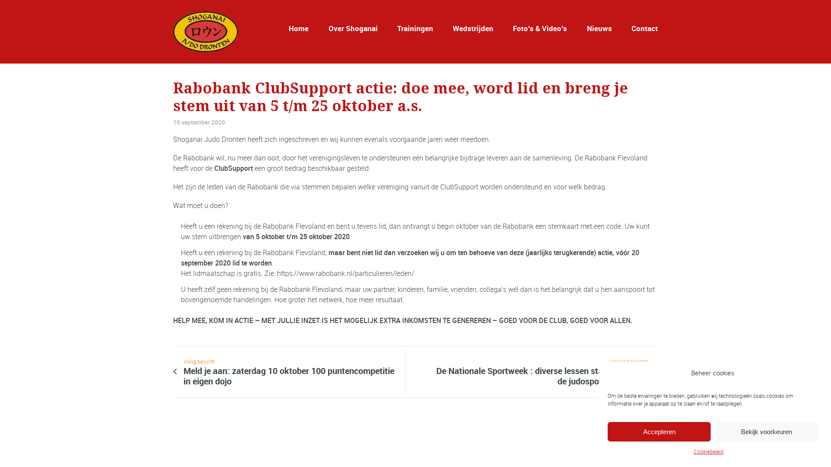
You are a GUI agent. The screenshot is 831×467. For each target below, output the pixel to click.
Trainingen (415, 28)
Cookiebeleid (709, 451)
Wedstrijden (473, 28)
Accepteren (659, 431)
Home (299, 28)
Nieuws (599, 28)
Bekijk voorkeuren (766, 431)
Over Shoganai (353, 28)
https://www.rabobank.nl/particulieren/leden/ (345, 273)
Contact (644, 28)
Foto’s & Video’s (540, 28)
